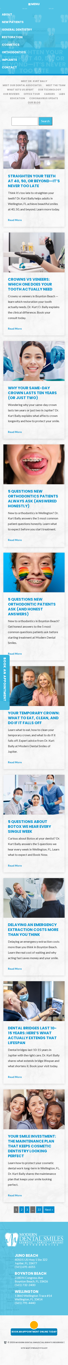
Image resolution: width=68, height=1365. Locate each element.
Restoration (12, 37)
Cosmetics (10, 45)
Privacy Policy (39, 1348)
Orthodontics (14, 52)
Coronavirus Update (43, 98)
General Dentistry (17, 30)
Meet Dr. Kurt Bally (34, 81)
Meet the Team (55, 85)
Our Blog (34, 102)
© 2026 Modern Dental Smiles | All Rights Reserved (35, 1342)
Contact (9, 67)
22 (39, 1209)
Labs (62, 94)
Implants (9, 60)
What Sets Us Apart (20, 89)
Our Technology (49, 89)
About (7, 14)
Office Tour (32, 94)
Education (17, 98)
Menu (35, 4)
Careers (49, 94)
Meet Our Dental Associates (22, 85)
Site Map (25, 1348)
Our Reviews (11, 94)
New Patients (13, 22)
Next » (49, 1209)
